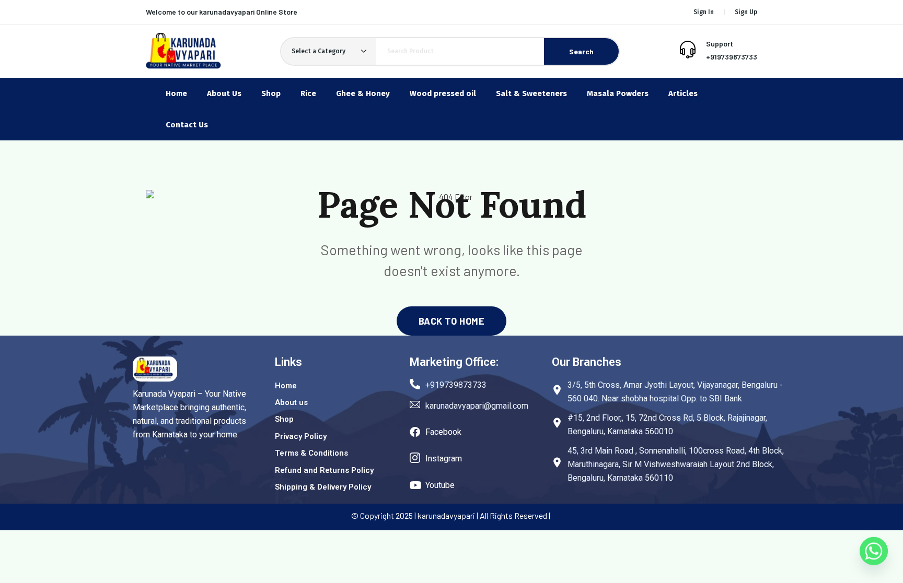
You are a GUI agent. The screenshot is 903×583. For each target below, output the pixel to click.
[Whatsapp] (874, 556)
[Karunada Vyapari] (183, 51)
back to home (451, 321)
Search (581, 51)
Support (719, 43)
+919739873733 (731, 56)
